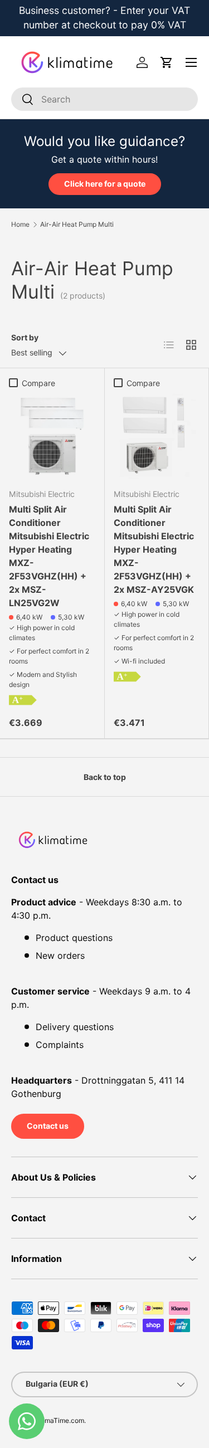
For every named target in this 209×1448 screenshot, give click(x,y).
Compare (38, 383)
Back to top (105, 777)
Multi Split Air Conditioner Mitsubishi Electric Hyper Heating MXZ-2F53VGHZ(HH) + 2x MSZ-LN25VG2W (49, 556)
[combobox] (104, 99)
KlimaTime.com (60, 1420)
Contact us (48, 1125)
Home (20, 224)
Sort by (24, 337)
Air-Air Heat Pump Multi (77, 224)
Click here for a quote (104, 183)
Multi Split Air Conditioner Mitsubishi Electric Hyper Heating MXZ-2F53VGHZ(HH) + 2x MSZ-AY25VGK (154, 549)
